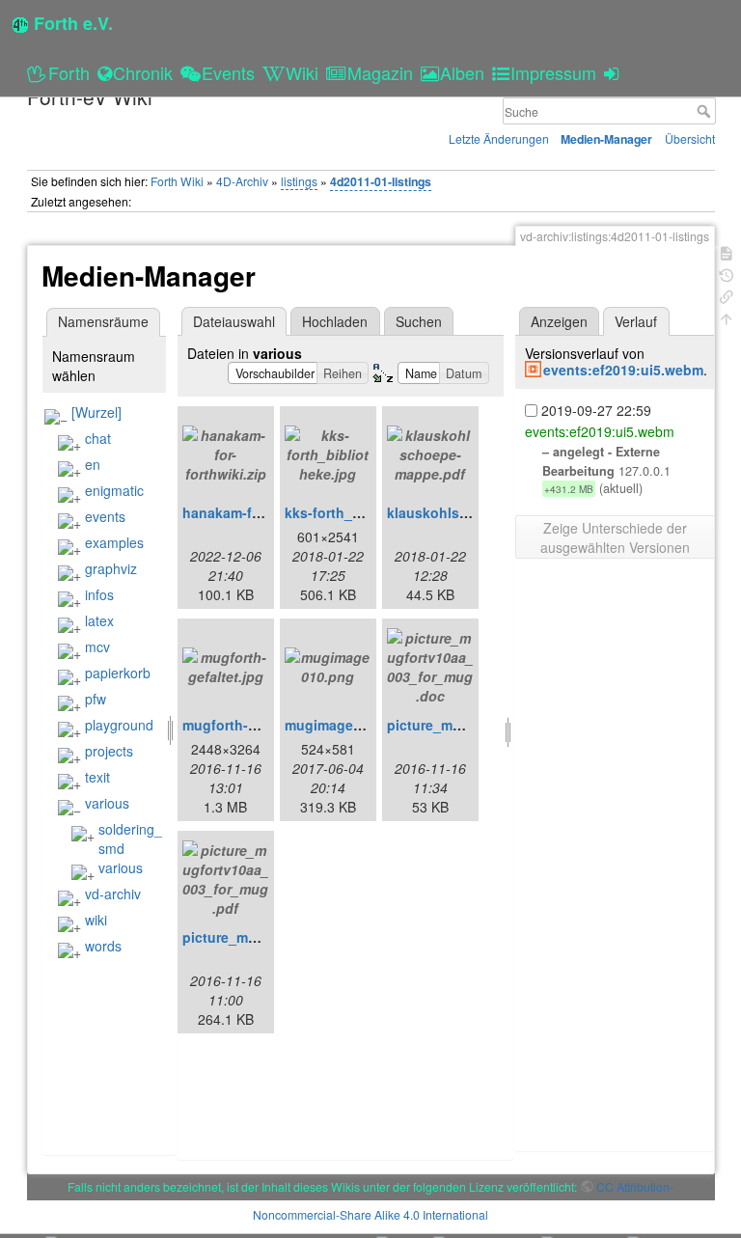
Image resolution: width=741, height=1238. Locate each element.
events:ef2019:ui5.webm (623, 369)
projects (109, 750)
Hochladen (335, 321)
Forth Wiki (177, 181)
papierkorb (118, 672)
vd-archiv (113, 893)
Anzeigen (559, 321)
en (92, 464)
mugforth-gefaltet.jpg (252, 724)
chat (98, 438)
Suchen (419, 321)
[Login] (614, 72)
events (105, 516)
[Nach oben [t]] (726, 317)
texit (97, 776)
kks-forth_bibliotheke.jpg (368, 512)
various (107, 802)
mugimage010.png (345, 724)
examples (114, 542)
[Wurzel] (96, 412)
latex (99, 620)
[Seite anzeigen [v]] (726, 251)
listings (299, 181)
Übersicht (690, 138)
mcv (97, 646)
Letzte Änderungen (499, 138)
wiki (96, 919)
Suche (706, 111)
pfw (95, 698)
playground (119, 724)
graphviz (111, 568)
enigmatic (114, 490)
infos (99, 594)
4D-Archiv (242, 181)
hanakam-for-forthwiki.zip (266, 512)
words (103, 945)
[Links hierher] (726, 295)
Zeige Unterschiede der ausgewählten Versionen (615, 537)
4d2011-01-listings (380, 181)
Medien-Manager (606, 139)
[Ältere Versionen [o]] (726, 273)
